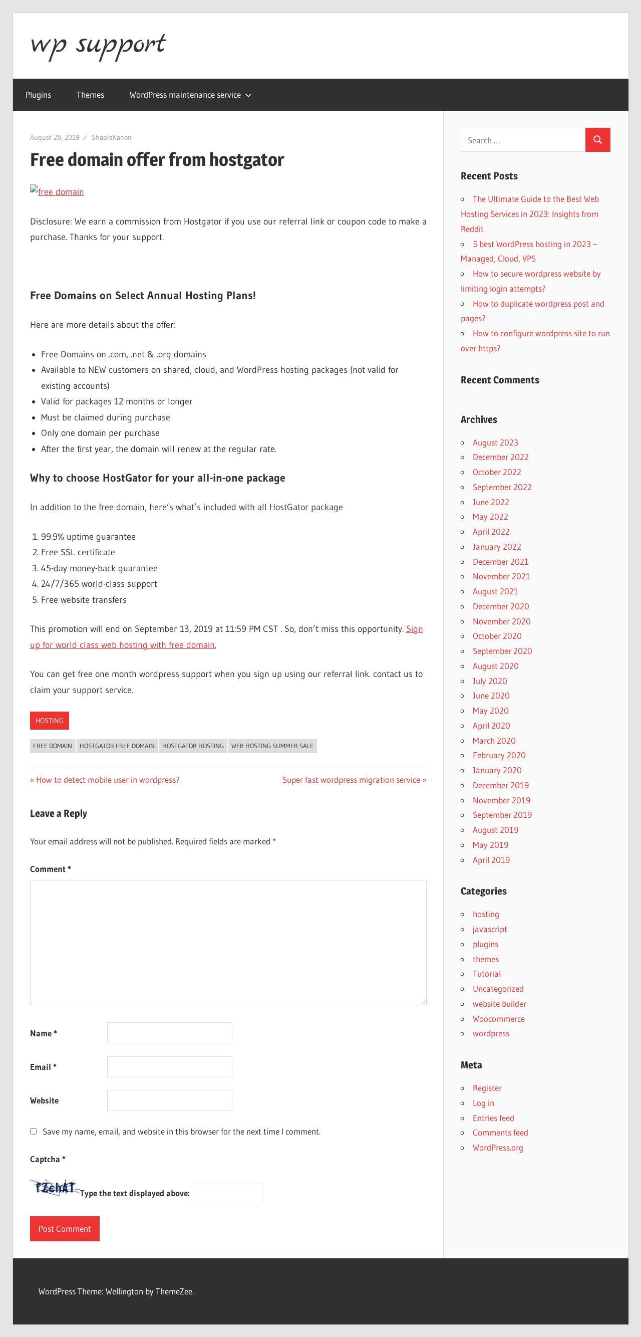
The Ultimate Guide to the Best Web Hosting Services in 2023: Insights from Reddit (530, 213)
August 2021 (495, 591)
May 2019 (490, 844)
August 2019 (495, 829)
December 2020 (501, 606)
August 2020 (496, 665)
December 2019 (501, 785)
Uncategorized (498, 988)
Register (487, 1087)
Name (43, 1033)
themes (486, 959)
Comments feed (500, 1132)
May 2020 (491, 710)
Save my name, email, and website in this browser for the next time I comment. (181, 1131)
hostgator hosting (193, 746)
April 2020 (491, 725)
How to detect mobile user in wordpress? (108, 779)
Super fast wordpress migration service (351, 779)
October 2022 (497, 472)
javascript (490, 929)
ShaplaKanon (112, 137)
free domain (52, 746)
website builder (499, 1003)
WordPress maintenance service (185, 94)
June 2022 (491, 502)
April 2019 (491, 859)
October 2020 (497, 635)
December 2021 (501, 561)
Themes (90, 94)
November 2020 (502, 621)
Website (44, 1100)
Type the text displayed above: (135, 1193)
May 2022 (490, 516)
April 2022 (491, 531)
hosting (50, 720)
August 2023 (495, 442)
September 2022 (502, 487)
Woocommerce (499, 1018)
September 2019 (502, 814)
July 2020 (490, 681)
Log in (483, 1102)
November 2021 (501, 576)
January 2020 (497, 770)
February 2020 (499, 755)
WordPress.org (498, 1147)
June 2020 (491, 695)
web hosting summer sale (272, 746)
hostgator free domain (117, 746)
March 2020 (494, 740)
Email (43, 1066)
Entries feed (493, 1117)
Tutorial (487, 973)
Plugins (38, 94)
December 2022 (501, 457)
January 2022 (497, 546)
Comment (50, 868)
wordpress (491, 1033)
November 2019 (501, 800)
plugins (485, 944)
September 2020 (502, 650)
